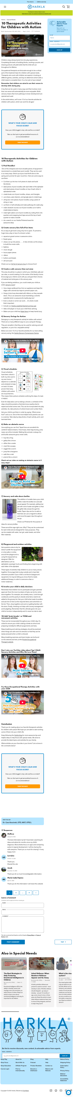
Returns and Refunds (49, 1070)
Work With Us (20, 1062)
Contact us (48, 1066)
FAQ (46, 1059)
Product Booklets (35, 1066)
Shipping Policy (65, 1062)
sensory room (10, 285)
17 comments (36, 31)
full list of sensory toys (18, 264)
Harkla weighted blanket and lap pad (23, 306)
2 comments (69, 980)
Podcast (33, 1062)
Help (46, 1062)
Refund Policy (64, 1059)
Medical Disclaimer (63, 1075)
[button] (68, 1092)
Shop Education (6, 1066)
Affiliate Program (21, 1066)
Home (3, 20)
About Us (18, 1059)
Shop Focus (4, 1062)
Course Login (5, 1069)
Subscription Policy (64, 1066)
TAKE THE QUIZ (23, 142)
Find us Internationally (20, 1070)
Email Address (7, 1051)
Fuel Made (26, 1091)
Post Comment (13, 942)
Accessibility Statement (64, 1079)
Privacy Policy (30, 935)
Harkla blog (18, 735)
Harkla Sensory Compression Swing (26, 333)
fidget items (24, 311)
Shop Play (4, 1059)
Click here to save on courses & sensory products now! (36, 14)
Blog (31, 1059)
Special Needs (11, 20)
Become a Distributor (33, 1070)
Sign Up (59, 50)
